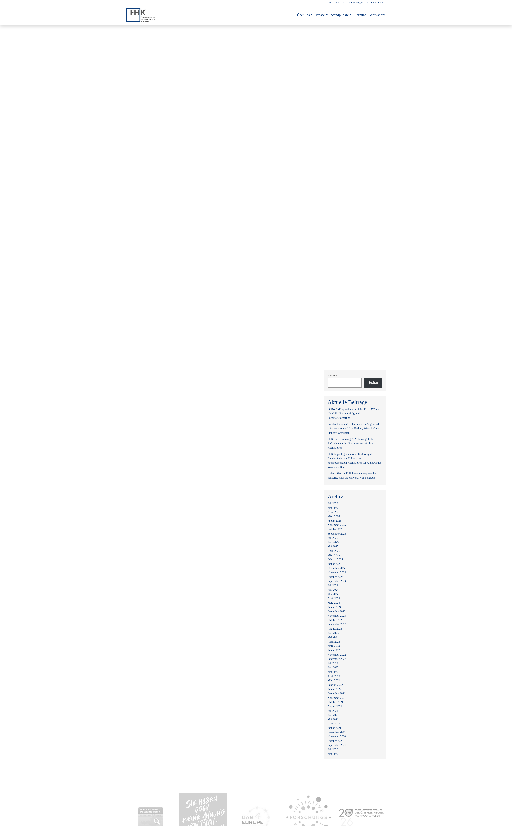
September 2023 (337, 624)
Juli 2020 (333, 749)
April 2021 (334, 723)
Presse (320, 15)
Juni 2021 (333, 715)
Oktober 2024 (335, 576)
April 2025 (334, 550)
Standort (136, 28)
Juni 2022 (333, 667)
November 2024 (337, 572)
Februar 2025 (335, 559)
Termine (360, 15)
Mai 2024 (333, 594)
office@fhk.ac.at (361, 2)
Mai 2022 (333, 671)
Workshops (378, 15)
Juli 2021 (333, 710)
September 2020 (337, 745)
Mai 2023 (333, 637)
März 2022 (334, 680)
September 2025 (337, 533)
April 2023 (334, 641)
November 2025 (337, 524)
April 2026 (334, 512)
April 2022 (334, 676)
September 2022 (337, 658)
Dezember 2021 (336, 693)
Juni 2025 (333, 542)
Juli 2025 (333, 537)
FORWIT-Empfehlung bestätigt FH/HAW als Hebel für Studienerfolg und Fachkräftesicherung (353, 413)
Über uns (303, 15)
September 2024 (337, 581)
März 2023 (334, 645)
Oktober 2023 (335, 620)
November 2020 (337, 736)
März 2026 (334, 516)
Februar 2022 (335, 684)
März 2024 (334, 602)
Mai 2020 (333, 753)
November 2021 (337, 697)
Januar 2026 (334, 520)
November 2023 (337, 615)
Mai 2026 (333, 507)
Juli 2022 (333, 663)
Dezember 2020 (336, 732)
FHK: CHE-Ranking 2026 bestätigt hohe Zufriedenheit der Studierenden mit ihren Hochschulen (351, 443)
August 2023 (335, 628)
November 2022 (337, 654)
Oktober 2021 (335, 702)
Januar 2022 (334, 689)
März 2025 (334, 555)
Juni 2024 (333, 589)
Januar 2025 (334, 563)
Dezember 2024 (336, 568)
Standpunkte (340, 15)
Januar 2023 (334, 650)
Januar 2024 (334, 607)
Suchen (332, 375)
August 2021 (335, 706)
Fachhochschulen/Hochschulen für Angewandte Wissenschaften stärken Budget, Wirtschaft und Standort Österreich (354, 428)
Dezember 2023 (336, 611)
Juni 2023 (333, 633)
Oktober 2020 (335, 740)
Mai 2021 (333, 719)
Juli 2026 (333, 503)
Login (376, 2)
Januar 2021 (334, 727)
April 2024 (334, 598)
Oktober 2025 (335, 529)
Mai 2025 (333, 546)
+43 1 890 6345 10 (339, 2)
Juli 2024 (333, 585)
